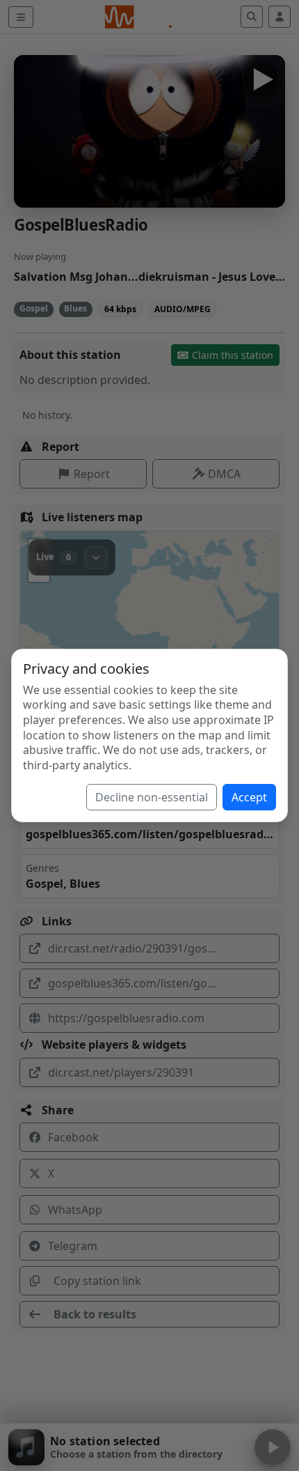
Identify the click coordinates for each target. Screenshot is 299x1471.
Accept (249, 797)
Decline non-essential (151, 797)
